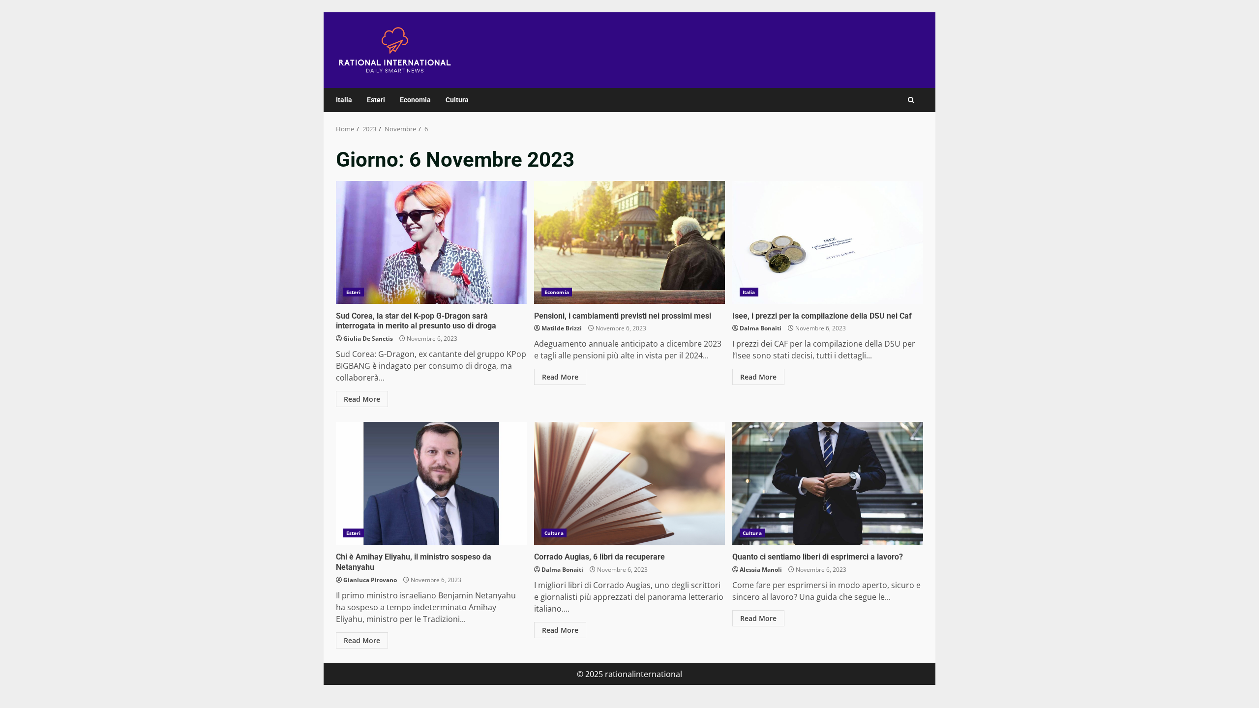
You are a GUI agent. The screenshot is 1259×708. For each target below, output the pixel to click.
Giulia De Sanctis (368, 338)
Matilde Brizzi (561, 328)
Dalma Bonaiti (760, 328)
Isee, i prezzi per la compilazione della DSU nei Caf (827, 242)
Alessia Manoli (761, 569)
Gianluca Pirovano (370, 580)
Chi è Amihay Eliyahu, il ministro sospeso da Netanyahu (431, 483)
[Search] (911, 100)
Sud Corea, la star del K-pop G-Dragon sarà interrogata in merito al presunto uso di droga (431, 242)
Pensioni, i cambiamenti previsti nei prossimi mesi (629, 242)
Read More (362, 399)
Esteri (376, 100)
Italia (344, 100)
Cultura (457, 100)
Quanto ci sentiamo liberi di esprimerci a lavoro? (827, 483)
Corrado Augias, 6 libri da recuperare (629, 483)
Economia (415, 100)
